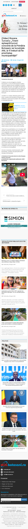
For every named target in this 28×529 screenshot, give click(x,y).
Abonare (24, 499)
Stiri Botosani (6, 60)
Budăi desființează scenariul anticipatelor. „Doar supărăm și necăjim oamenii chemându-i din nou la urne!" (14, 430)
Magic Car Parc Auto (7, 484)
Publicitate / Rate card (9, 511)
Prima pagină (12, 510)
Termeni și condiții (6, 523)
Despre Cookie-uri (9, 524)
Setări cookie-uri (19, 524)
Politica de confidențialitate (18, 501)
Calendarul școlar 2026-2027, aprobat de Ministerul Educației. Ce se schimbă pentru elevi (13, 292)
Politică (4, 61)
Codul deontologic (20, 511)
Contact (19, 510)
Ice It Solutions (6, 488)
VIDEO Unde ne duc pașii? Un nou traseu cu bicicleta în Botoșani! (13, 449)
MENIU (23, 16)
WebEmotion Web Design (8, 481)
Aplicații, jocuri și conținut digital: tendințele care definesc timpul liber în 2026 (13, 261)
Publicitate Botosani (7, 486)
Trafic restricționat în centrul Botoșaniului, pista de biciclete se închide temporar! (13, 323)
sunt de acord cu (14, 501)
